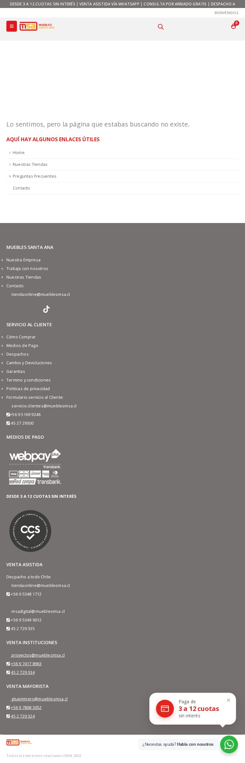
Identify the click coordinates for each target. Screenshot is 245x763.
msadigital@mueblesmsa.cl (38, 611)
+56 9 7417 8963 (26, 664)
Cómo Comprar (21, 337)
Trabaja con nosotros (27, 268)
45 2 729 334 (22, 672)
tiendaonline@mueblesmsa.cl (40, 294)
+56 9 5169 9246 (25, 414)
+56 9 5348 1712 (26, 594)
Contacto (21, 188)
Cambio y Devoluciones (29, 363)
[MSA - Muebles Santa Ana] (37, 26)
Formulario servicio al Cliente (34, 397)
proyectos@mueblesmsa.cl (38, 655)
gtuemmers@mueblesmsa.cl (39, 699)
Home (19, 152)
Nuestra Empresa (23, 260)
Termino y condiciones (28, 380)
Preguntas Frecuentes (34, 176)
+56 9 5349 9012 (26, 620)
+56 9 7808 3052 (26, 707)
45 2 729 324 (22, 716)
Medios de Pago (22, 345)
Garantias (15, 371)
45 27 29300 (22, 423)
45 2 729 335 (22, 628)
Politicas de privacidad (28, 388)
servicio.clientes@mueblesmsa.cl (44, 406)
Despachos (17, 354)
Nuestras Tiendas (30, 164)
